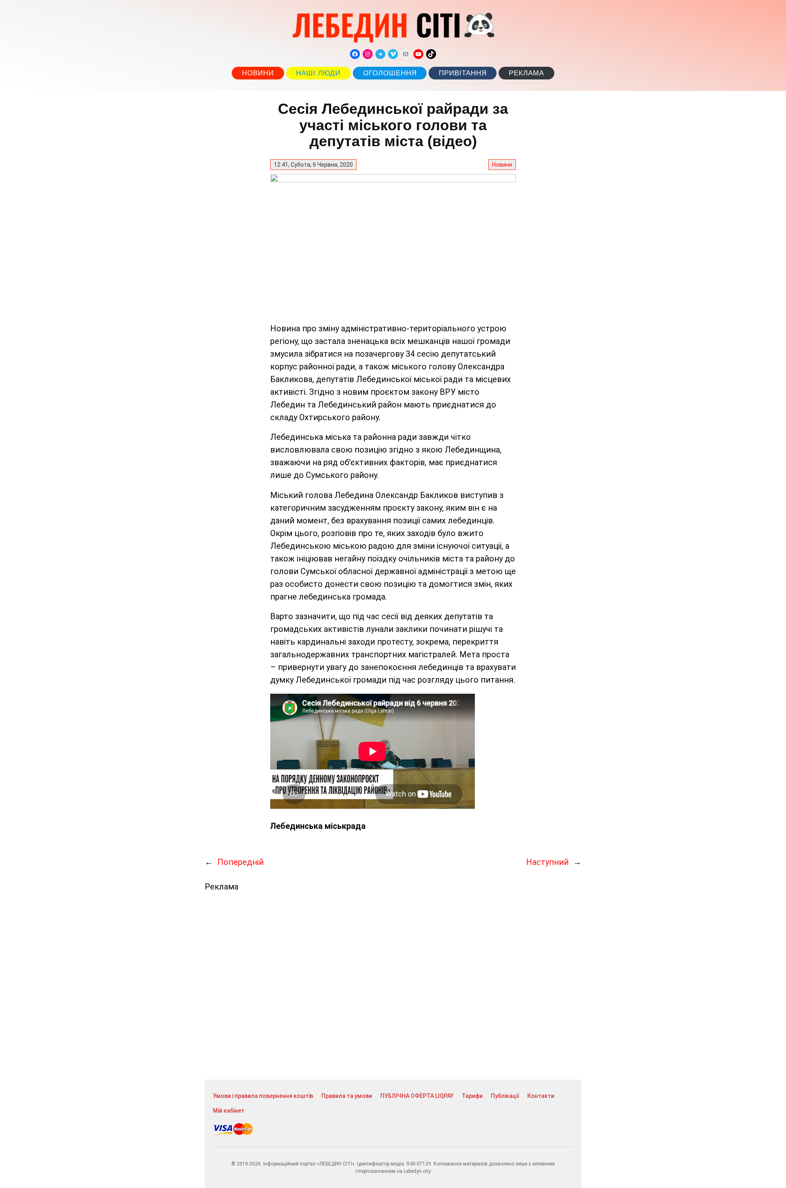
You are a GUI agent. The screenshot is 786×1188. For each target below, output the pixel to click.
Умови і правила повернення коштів (263, 1096)
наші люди (318, 73)
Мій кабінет (228, 1110)
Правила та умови (346, 1096)
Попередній (240, 862)
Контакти (540, 1096)
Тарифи (472, 1096)
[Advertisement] (393, 986)
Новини (258, 73)
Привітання (463, 73)
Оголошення (390, 73)
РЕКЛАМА (526, 73)
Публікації (505, 1096)
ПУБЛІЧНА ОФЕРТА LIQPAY (417, 1096)
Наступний (547, 862)
